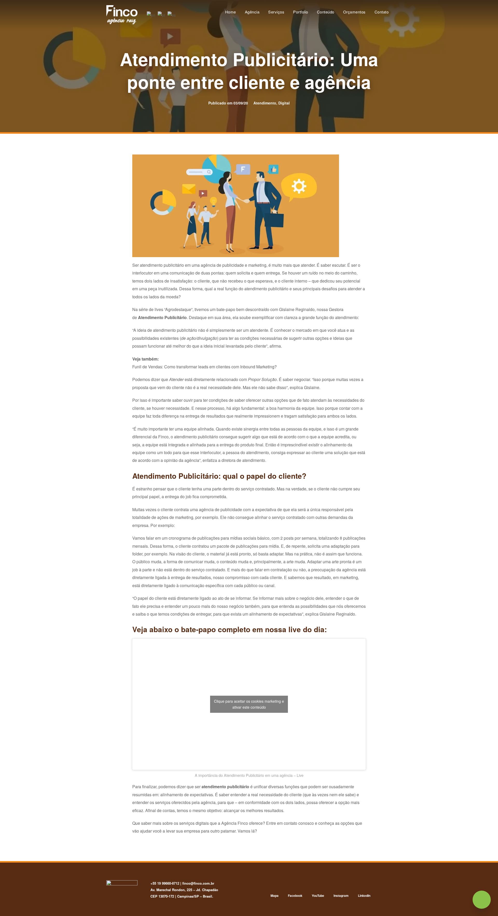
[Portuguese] (161, 14)
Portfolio (300, 12)
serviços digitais (194, 823)
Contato (382, 12)
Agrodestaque (178, 309)
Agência (252, 12)
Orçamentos (354, 12)
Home (230, 12)
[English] (151, 14)
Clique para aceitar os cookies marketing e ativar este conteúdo (249, 704)
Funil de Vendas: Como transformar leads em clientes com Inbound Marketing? (204, 367)
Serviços (276, 12)
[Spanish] (172, 14)
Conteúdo (325, 12)
